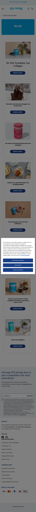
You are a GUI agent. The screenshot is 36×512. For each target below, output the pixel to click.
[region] (18, 256)
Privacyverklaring (25, 255)
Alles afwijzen (18, 265)
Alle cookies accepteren (18, 260)
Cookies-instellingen (18, 270)
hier (23, 252)
